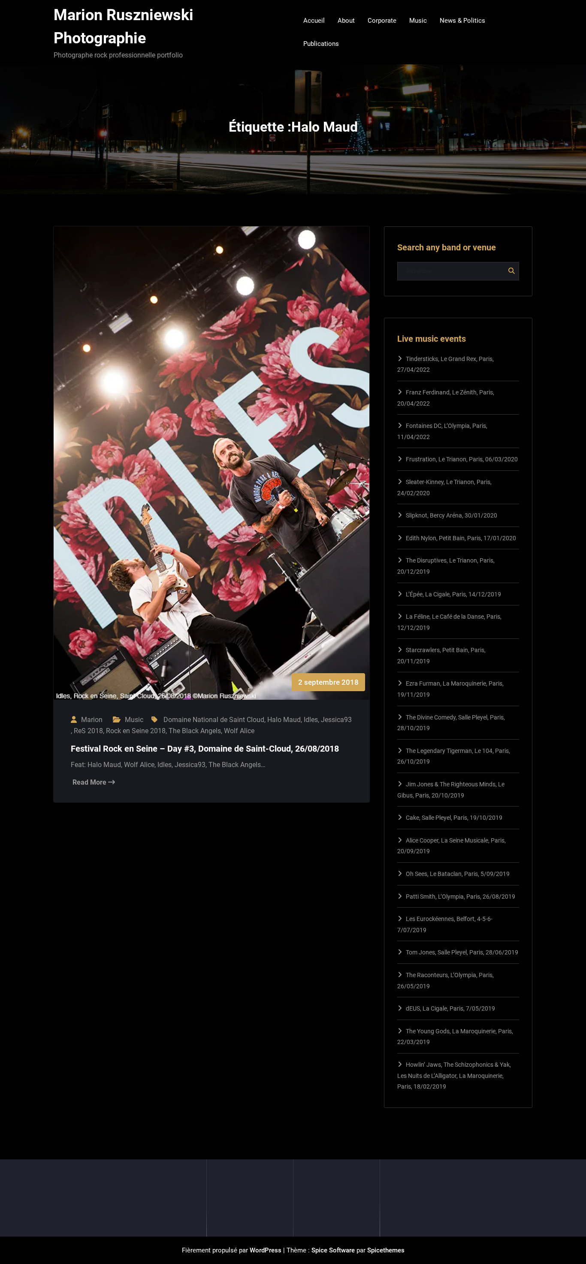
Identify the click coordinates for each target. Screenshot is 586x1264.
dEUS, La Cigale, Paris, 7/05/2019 (450, 1008)
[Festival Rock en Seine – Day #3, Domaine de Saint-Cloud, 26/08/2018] (211, 472)
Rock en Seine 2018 (136, 731)
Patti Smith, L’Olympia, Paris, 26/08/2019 (460, 896)
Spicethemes (386, 1250)
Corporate (382, 20)
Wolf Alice (239, 731)
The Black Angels (195, 731)
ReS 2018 (88, 731)
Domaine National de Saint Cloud (213, 720)
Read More (90, 782)
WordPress (265, 1250)
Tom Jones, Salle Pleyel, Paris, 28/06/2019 (462, 952)
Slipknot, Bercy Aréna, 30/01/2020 (451, 515)
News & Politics (462, 20)
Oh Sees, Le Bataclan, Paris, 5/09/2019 (458, 873)
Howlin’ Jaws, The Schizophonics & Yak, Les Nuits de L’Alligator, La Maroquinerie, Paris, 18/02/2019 (454, 1075)
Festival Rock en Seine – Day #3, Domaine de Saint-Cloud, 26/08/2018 (205, 748)
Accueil (314, 20)
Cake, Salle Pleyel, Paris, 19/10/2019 (454, 817)
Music (418, 20)
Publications (321, 44)
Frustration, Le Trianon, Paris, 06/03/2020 (462, 459)
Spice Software (333, 1250)
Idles (311, 720)
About (346, 20)
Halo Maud (284, 720)
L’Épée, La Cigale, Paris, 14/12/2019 (453, 594)
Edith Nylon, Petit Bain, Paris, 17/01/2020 (461, 538)
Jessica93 (336, 720)
